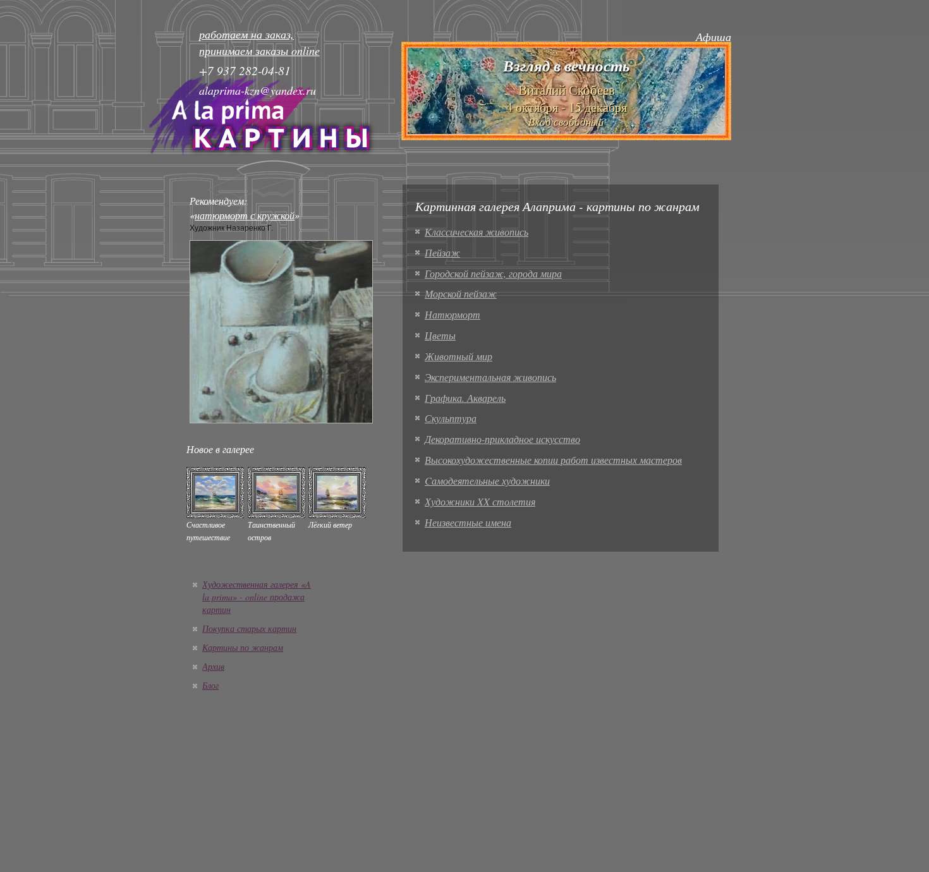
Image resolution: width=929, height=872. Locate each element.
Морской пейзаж (461, 293)
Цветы (440, 335)
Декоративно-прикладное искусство (502, 438)
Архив (213, 666)
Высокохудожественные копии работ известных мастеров (553, 459)
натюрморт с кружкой (244, 215)
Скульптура (451, 418)
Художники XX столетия (480, 501)
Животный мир (458, 356)
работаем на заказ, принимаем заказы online (259, 42)
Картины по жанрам (242, 647)
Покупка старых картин (249, 628)
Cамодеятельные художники (487, 480)
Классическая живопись (476, 231)
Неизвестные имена (468, 522)
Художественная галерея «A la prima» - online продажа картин (256, 596)
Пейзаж (442, 252)
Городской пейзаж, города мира (493, 273)
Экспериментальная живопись (490, 377)
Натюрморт (452, 314)
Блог (210, 685)
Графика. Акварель (465, 397)
